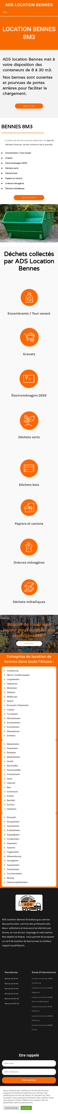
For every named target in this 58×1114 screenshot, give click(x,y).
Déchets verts (29, 437)
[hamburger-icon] (5, 12)
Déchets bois (29, 485)
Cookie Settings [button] (11, 1108)
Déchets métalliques (29, 602)
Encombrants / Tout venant (29, 313)
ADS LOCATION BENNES (29, 4)
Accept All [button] (26, 1108)
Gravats (29, 354)
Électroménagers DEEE (29, 395)
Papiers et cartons (29, 524)
